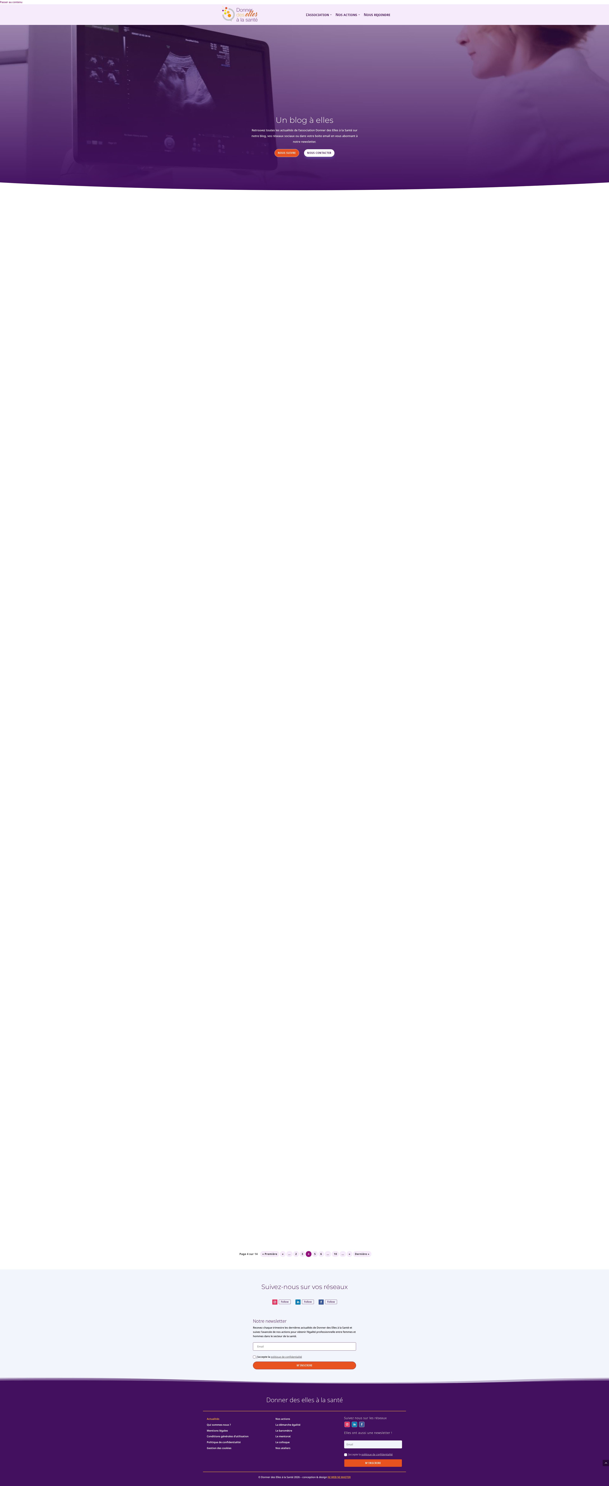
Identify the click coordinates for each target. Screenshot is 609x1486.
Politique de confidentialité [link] (224, 1442)
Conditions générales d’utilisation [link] (228, 1436)
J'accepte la (279, 1357)
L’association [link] (317, 14)
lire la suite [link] (304, 362)
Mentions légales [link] (217, 1430)
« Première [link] (269, 1254)
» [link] (349, 1254)
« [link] (283, 1254)
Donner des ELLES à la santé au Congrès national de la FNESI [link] (256, 1211)
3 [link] (302, 1254)
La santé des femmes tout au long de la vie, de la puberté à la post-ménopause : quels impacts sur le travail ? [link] (295, 1036)
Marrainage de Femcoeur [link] (226, 337)
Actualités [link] (213, 1419)
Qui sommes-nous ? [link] (219, 1424)
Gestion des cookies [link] (219, 1448)
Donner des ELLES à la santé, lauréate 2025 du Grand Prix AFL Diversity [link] (264, 687)
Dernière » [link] (362, 1254)
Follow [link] (285, 1301)
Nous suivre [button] (287, 153)
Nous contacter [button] (319, 153)
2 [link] (296, 1254)
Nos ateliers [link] (282, 1448)
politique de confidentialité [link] (286, 1357)
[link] (239, 14)
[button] (304, 1365)
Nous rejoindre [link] (377, 14)
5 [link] (315, 1254)
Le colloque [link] (282, 1442)
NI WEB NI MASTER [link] (339, 1477)
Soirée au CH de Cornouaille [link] (229, 512)
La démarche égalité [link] (287, 1424)
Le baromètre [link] (283, 1430)
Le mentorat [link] (283, 1436)
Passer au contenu (11, 2)
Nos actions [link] (346, 14)
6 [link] (321, 1254)
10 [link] (335, 1254)
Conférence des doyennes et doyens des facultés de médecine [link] (257, 861)
